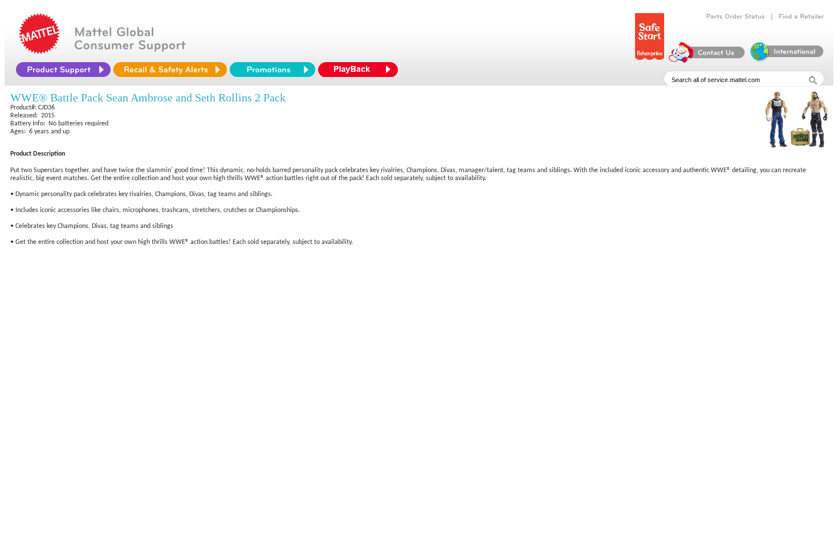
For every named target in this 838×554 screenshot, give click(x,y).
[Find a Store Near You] (801, 17)
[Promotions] (272, 69)
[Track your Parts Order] (735, 17)
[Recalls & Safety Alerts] (170, 69)
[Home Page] (39, 51)
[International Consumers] (786, 59)
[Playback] (361, 69)
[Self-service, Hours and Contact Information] (707, 59)
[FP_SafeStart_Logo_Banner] (649, 59)
